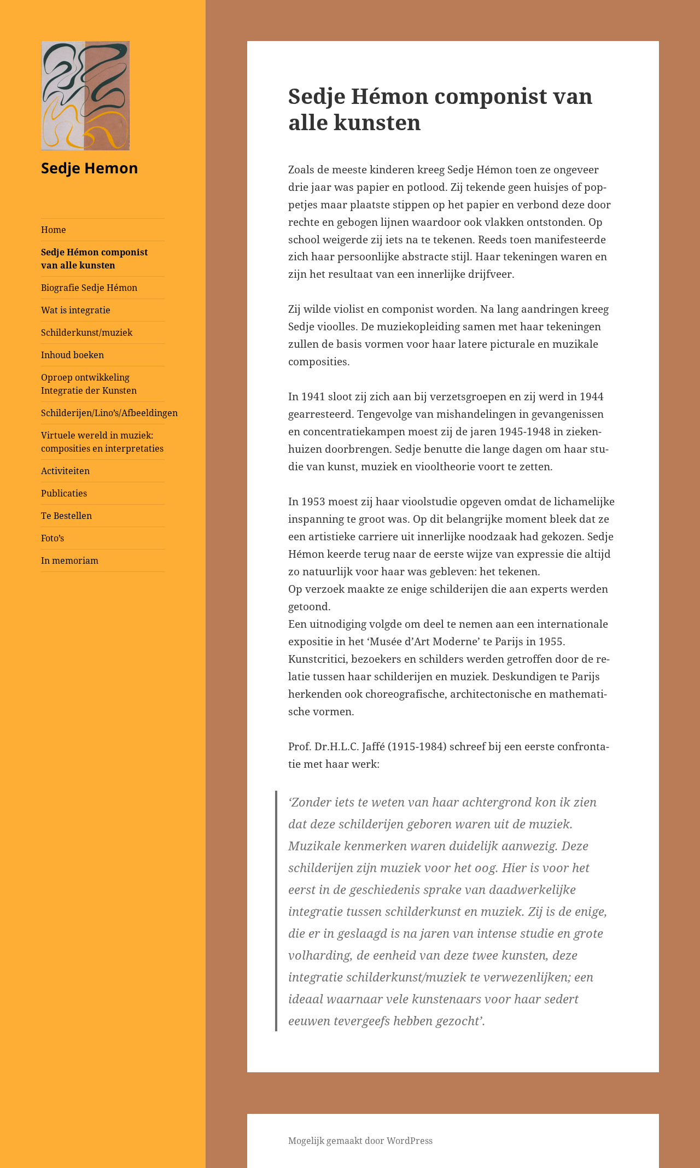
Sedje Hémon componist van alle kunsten (94, 258)
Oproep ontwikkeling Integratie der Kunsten (89, 383)
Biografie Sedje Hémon (89, 288)
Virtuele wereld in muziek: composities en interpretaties (102, 441)
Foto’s (52, 538)
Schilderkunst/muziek (86, 332)
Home (53, 230)
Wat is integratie (75, 310)
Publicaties (64, 493)
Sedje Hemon (89, 167)
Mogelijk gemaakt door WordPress (360, 1141)
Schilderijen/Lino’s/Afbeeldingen (103, 413)
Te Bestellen (66, 516)
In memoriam (69, 560)
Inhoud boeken (72, 355)
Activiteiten (65, 471)
